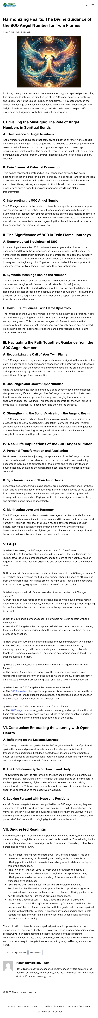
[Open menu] (92, 5)
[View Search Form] (86, 5)
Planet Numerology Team (33, 962)
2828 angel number (21, 710)
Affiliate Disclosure (54, 1006)
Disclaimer (23, 1006)
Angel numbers (19, 952)
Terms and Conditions (78, 1006)
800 (6, 952)
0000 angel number (22, 691)
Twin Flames (35, 952)
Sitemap (36, 1006)
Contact (57, 1011)
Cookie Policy (43, 1011)
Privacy (12, 1006)
